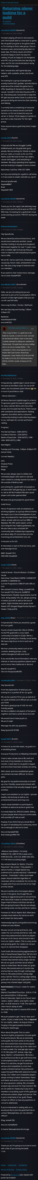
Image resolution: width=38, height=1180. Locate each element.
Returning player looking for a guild (18, 12)
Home (3, 1165)
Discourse (15, 1175)
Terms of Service (7, 1169)
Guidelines (23, 1165)
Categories (12, 1165)
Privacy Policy (21, 1169)
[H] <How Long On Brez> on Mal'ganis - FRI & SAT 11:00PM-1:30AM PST (19, 328)
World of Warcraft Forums (10, 2)
